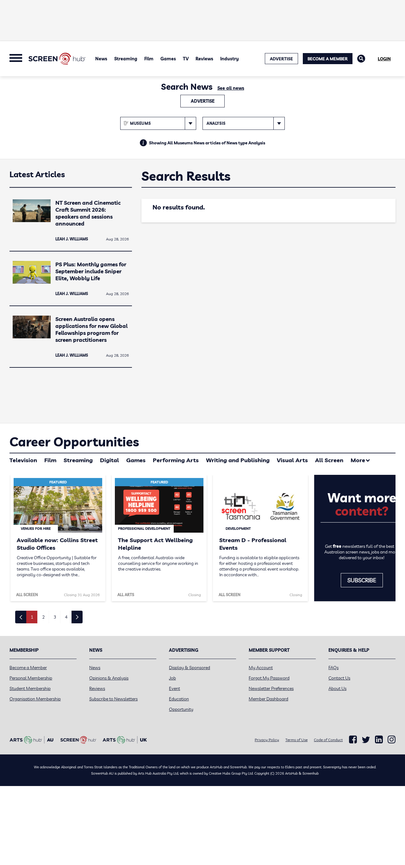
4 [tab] (66, 617)
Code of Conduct (328, 739)
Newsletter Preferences (271, 688)
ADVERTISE (281, 58)
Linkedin (379, 739)
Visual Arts (292, 460)
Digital (109, 460)
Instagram (392, 739)
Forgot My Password (269, 678)
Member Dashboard (268, 699)
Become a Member (328, 58)
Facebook (353, 739)
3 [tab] (54, 617)
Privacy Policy (267, 739)
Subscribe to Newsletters (113, 699)
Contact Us (339, 678)
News (101, 59)
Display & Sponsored (189, 667)
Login (384, 58)
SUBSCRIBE (361, 580)
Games (168, 59)
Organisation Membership (35, 699)
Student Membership (30, 688)
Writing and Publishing (238, 460)
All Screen (329, 460)
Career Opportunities (74, 442)
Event (174, 688)
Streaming (125, 59)
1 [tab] (32, 617)
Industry (229, 59)
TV (186, 59)
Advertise (203, 101)
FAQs (333, 667)
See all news (230, 88)
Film (148, 59)
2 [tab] (43, 617)
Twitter (366, 739)
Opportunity (181, 709)
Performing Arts (176, 460)
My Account (261, 667)
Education (179, 699)
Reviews (204, 59)
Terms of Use (296, 739)
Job (172, 678)
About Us (337, 688)
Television (23, 460)
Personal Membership (30, 678)
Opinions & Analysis (108, 678)
